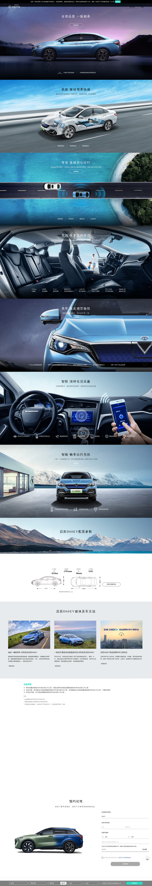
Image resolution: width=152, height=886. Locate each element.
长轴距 (66, 569)
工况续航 (54, 570)
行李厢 (91, 569)
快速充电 (79, 570)
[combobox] (75, 883)
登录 (142, 7)
